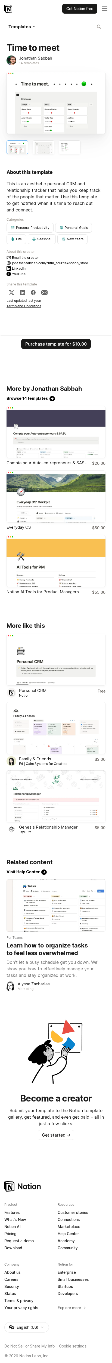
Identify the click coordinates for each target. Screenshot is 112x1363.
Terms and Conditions (24, 306)
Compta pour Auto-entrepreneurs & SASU (47, 462)
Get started (56, 1135)
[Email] (44, 292)
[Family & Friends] (56, 728)
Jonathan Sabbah (35, 58)
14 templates (29, 63)
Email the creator (25, 258)
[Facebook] (33, 292)
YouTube (19, 274)
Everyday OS (19, 527)
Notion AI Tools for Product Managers (43, 591)
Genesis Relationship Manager (48, 827)
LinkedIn (19, 268)
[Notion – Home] (8, 8)
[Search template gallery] (99, 26)
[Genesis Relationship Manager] (56, 796)
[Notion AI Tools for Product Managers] (56, 561)
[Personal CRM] (56, 660)
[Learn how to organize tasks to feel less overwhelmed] (56, 905)
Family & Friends (35, 758)
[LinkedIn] (22, 292)
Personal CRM (32, 690)
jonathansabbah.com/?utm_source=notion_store (50, 263)
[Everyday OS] (56, 496)
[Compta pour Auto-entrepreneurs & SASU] (56, 432)
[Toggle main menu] (105, 9)
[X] (11, 292)
